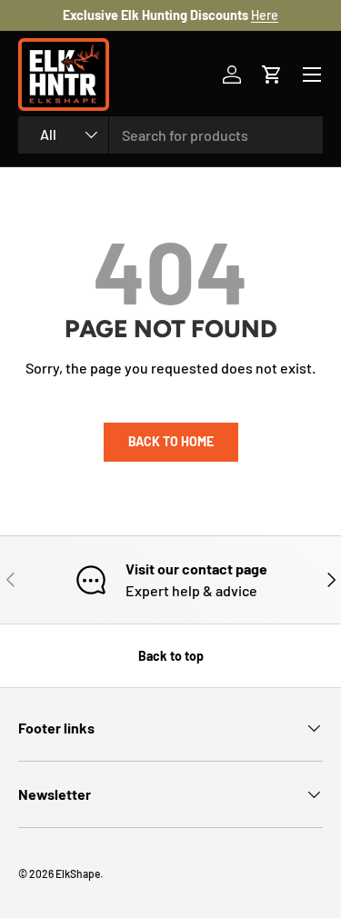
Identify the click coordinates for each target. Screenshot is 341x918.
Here (264, 15)
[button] (272, 75)
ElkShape (77, 873)
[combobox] (170, 135)
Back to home (171, 441)
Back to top (171, 656)
